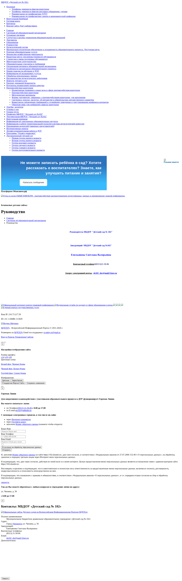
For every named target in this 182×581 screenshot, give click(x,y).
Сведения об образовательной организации (26, 33)
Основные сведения (15, 35)
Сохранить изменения (36, 383)
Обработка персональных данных (21, 76)
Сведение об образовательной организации (26, 220)
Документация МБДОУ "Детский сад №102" (26, 116)
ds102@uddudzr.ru (23, 410)
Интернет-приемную (21, 419)
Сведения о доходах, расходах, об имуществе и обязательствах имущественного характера (53, 100)
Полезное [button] (10, 7)
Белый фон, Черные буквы (13, 364)
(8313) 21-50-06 (25, 408)
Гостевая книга (13, 21)
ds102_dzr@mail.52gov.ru (17, 538)
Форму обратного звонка (26, 424)
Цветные (5, 380)
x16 (6, 357)
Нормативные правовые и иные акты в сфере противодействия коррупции (46, 90)
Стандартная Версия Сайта (13, 383)
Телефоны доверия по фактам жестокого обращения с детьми (39, 11)
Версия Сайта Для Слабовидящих (21, 26)
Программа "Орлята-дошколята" (21, 133)
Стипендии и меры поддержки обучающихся (26, 59)
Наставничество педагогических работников (26, 78)
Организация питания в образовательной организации (31, 66)
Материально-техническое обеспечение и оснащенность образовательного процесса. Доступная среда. (53, 49)
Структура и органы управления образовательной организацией (35, 37)
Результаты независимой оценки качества (25, 85)
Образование (12, 42)
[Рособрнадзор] (83, 305)
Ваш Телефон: (7, 434)
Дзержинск (17, 524)
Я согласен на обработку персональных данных (21, 447)
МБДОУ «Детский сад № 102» (15, 2)
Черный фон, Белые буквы (13, 369)
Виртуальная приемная (16, 119)
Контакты (10, 23)
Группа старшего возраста (23, 148)
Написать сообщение (33, 182)
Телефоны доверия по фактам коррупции (30, 9)
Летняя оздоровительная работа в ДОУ (24, 131)
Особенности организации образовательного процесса (31, 69)
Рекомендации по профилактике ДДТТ (29, 14)
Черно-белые (17, 380)
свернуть (5, 482)
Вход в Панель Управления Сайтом (17, 337)
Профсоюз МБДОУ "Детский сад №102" (24, 114)
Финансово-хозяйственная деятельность (24, 54)
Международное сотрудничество (21, 61)
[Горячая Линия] (2, 386)
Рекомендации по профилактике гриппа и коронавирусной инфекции (44, 16)
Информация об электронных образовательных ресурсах (32, 121)
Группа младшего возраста (24, 143)
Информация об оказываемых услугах (23, 73)
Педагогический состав (17, 47)
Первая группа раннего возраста (26, 138)
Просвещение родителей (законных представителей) (30, 126)
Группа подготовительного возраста (28, 150)
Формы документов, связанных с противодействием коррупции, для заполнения (48, 97)
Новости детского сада (16, 81)
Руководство (12, 45)
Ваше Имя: (6, 429)
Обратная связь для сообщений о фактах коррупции (35, 104)
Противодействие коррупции (19, 88)
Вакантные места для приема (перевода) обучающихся (31, 57)
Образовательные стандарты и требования (25, 64)
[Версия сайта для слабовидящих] (2, 342)
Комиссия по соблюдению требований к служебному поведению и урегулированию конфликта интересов (60, 102)
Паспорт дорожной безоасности (20, 83)
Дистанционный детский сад (19, 136)
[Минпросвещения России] (114, 305)
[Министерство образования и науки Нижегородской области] (122, 305)
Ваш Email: (6, 439)
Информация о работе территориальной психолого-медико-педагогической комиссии (45, 124)
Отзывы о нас (12, 109)
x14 (2, 357)
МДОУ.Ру (5, 328)
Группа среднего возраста (23, 145)
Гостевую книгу (19, 422)
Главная (10, 30)
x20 (10, 357)
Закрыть (5, 579)
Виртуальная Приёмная (17, 19)
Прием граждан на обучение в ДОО (22, 71)
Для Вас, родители (14, 107)
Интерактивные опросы (17, 128)
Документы (11, 40)
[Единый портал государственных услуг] (20, 307)
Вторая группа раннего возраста (26, 140)
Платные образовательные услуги (21, 52)
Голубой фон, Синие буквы (13, 373)
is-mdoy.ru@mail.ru (52, 332)
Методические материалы (23, 95)
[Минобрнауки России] (117, 305)
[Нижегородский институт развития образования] (119, 305)
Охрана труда (12, 112)
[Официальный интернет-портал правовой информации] (27, 305)
